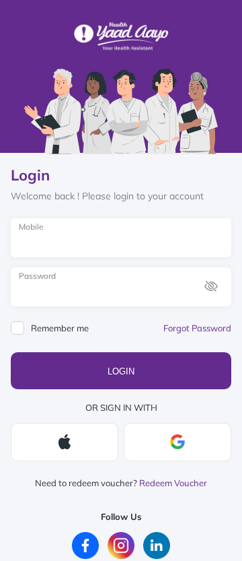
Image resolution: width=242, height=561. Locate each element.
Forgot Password (197, 328)
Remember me (60, 328)
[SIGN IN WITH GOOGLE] (177, 442)
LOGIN (121, 371)
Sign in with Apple (64, 442)
